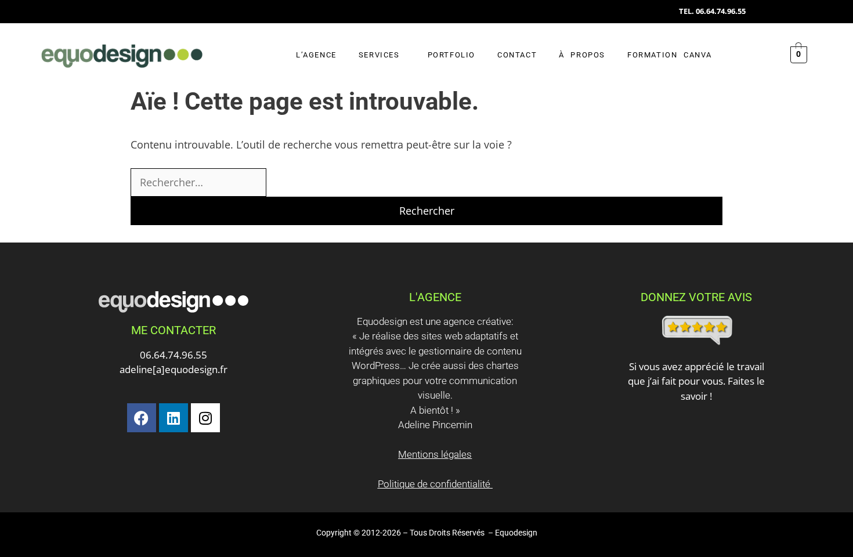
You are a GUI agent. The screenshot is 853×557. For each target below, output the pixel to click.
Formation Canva (669, 54)
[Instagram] (205, 417)
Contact (517, 54)
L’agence (316, 54)
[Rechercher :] (198, 182)
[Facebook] (141, 417)
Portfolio (451, 54)
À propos (582, 54)
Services (379, 54)
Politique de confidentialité (435, 484)
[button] (382, 54)
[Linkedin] (173, 417)
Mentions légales (435, 454)
